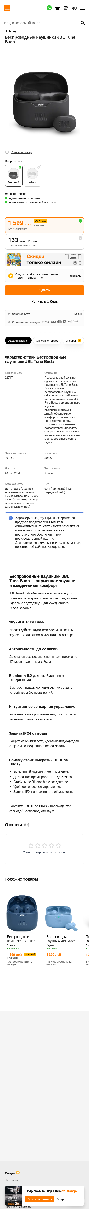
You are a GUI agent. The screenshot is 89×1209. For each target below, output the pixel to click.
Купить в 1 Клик (44, 301)
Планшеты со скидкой (18, 1206)
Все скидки (12, 1180)
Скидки (10, 1173)
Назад (12, 31)
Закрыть (63, 1199)
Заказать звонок (40, 1199)
